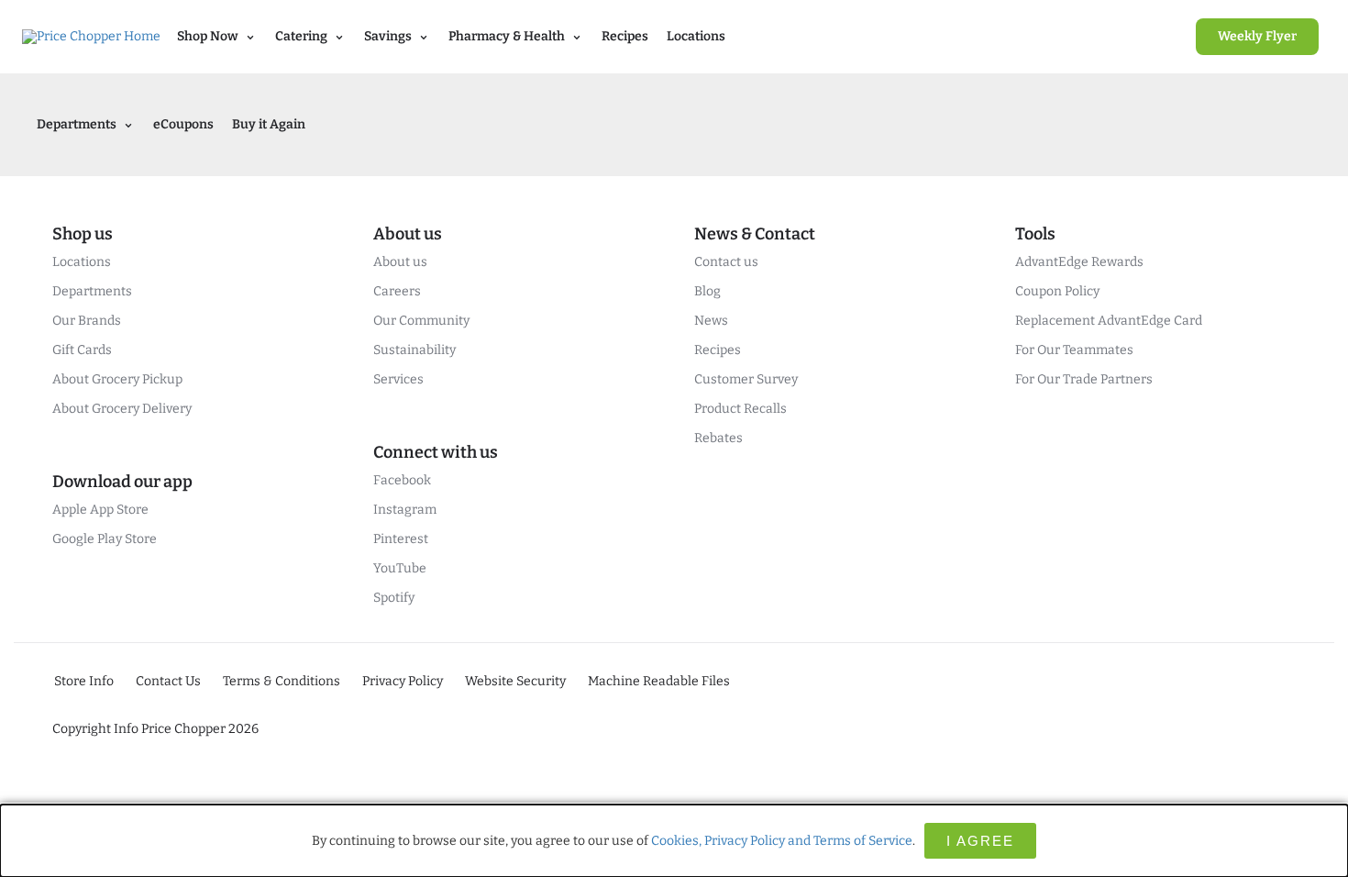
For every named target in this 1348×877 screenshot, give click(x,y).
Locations (696, 36)
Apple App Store (100, 509)
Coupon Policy (1057, 291)
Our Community (421, 320)
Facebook (402, 480)
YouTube (399, 568)
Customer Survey (746, 379)
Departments (92, 291)
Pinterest (400, 539)
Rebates (718, 438)
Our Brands (86, 320)
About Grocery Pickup (117, 379)
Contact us (726, 262)
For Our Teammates (1074, 350)
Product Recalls (740, 408)
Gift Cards (82, 350)
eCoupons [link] (183, 124)
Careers (397, 291)
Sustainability (414, 350)
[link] (1257, 36)
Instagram (404, 509)
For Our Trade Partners (1084, 379)
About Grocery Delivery (122, 408)
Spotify (393, 597)
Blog (707, 291)
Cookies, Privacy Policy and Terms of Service (781, 841)
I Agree (980, 841)
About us (400, 262)
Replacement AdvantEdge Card (1108, 320)
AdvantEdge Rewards (1079, 262)
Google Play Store (104, 539)
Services (398, 379)
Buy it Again (268, 124)
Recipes (625, 36)
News (711, 320)
